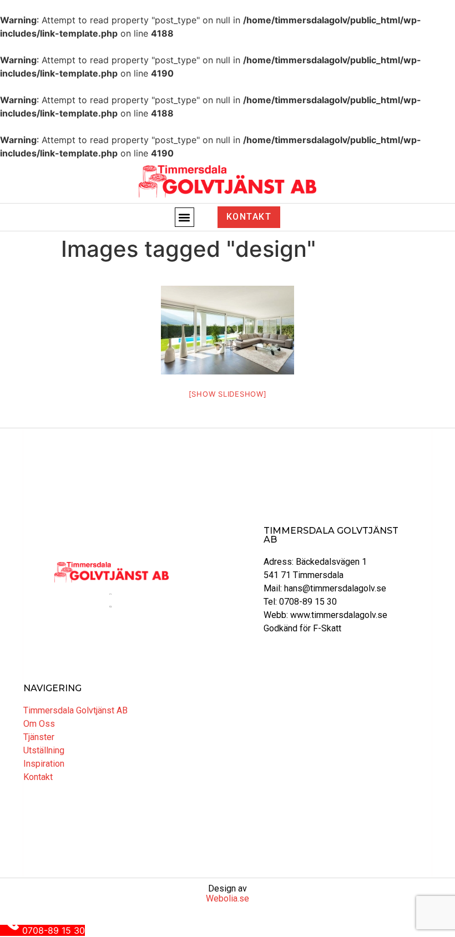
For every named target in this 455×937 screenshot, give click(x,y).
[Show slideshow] (228, 393)
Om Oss (39, 723)
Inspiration (43, 763)
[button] (184, 217)
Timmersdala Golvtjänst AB (75, 710)
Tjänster (38, 737)
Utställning (43, 750)
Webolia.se (227, 898)
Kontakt (38, 777)
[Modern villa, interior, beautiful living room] (227, 330)
